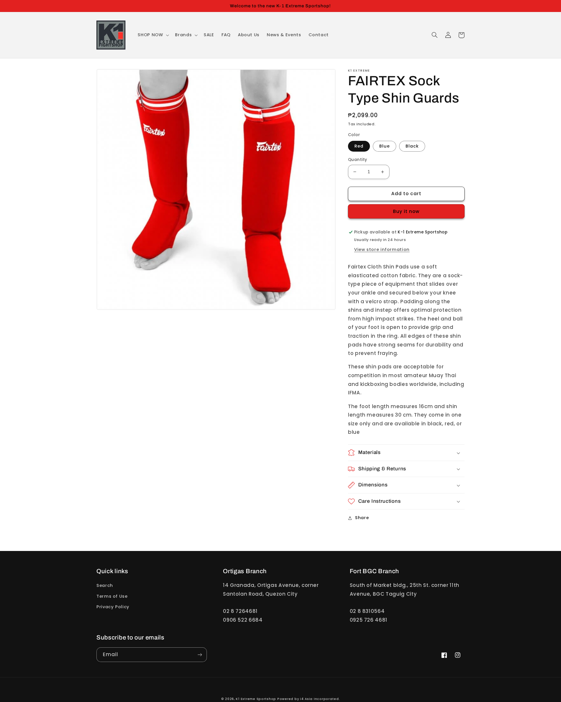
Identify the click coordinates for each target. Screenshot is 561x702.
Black (412, 146)
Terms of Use (112, 596)
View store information (382, 249)
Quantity (357, 159)
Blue (384, 146)
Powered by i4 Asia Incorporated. (308, 699)
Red (358, 146)
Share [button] (362, 518)
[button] (153, 35)
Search (104, 585)
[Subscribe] (200, 654)
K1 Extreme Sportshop (256, 699)
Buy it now (406, 211)
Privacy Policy (112, 607)
